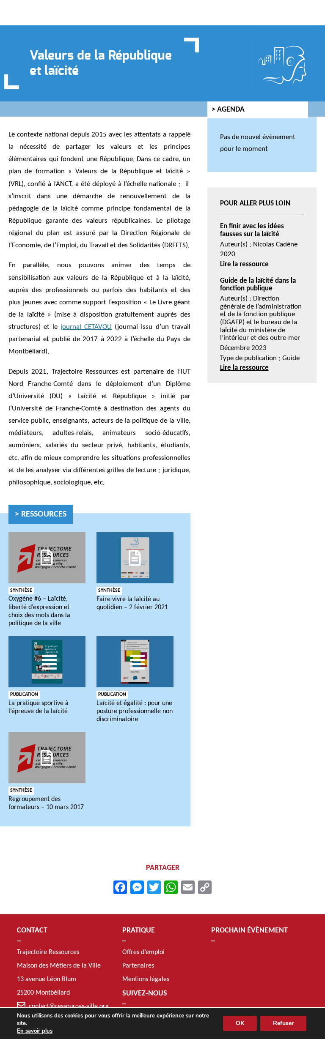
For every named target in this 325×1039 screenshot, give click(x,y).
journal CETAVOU (86, 327)
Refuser (283, 1023)
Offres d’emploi (143, 952)
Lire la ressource (244, 264)
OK (240, 1023)
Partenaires (138, 965)
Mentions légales (145, 979)
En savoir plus (34, 1031)
